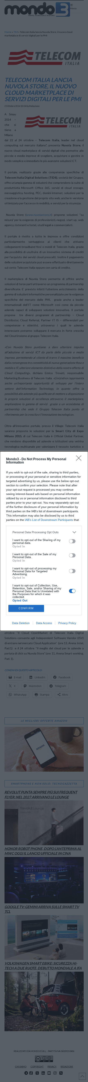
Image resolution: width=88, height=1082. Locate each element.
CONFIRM (26, 608)
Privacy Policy (67, 623)
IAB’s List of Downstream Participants (49, 519)
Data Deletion (21, 623)
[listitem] (44, 532)
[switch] (72, 541)
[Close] (80, 459)
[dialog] (44, 541)
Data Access (44, 623)
